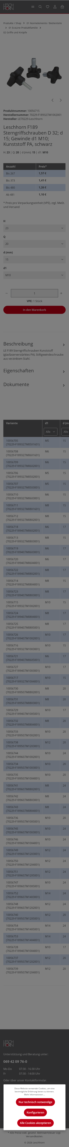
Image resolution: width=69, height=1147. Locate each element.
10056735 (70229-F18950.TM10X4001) (23, 776)
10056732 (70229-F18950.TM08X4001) (23, 722)
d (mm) (8, 252)
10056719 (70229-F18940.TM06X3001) (23, 550)
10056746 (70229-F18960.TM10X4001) (23, 841)
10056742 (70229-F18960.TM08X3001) (23, 798)
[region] (34, 74)
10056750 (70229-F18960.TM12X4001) (23, 862)
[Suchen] (40, 6)
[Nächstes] (60, 100)
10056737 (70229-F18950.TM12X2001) (23, 959)
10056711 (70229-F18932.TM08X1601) (23, 507)
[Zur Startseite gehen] (8, 6)
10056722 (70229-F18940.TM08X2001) (23, 572)
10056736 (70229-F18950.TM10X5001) (23, 819)
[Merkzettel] (47, 6)
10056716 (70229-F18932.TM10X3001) (23, 647)
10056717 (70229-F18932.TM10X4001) (23, 679)
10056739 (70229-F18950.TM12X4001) (23, 970)
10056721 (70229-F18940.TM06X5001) (23, 658)
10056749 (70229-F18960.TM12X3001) (23, 852)
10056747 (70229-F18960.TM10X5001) (23, 884)
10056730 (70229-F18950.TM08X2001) (23, 690)
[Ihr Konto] (55, 6)
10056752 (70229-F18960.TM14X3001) (23, 895)
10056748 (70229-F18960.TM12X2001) (23, 906)
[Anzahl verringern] (7, 293)
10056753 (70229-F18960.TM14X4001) (23, 938)
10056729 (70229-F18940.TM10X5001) (23, 712)
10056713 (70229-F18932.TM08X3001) (23, 539)
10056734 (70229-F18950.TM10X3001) (23, 765)
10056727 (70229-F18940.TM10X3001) (23, 669)
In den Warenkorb (34, 310)
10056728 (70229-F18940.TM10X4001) (23, 949)
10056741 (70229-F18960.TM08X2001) (23, 787)
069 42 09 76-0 (15, 1061)
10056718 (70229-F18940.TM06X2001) (23, 528)
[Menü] (32, 6)
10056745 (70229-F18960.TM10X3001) (23, 830)
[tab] (34, 350)
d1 (5, 268)
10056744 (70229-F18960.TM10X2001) (23, 755)
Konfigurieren (35, 1112)
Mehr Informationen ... (34, 1094)
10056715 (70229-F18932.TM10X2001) (23, 604)
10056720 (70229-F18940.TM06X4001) (23, 561)
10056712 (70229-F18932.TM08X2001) (23, 518)
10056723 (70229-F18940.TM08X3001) (23, 593)
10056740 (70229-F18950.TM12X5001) (23, 916)
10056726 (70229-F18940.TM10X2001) (23, 636)
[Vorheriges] (52, 100)
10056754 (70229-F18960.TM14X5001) (23, 927)
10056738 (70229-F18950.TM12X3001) (23, 744)
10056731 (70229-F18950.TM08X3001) (23, 701)
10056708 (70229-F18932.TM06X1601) (23, 453)
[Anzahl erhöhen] (62, 293)
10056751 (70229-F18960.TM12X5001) (23, 873)
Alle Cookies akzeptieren (35, 1123)
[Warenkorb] (62, 6)
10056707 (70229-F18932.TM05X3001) (23, 485)
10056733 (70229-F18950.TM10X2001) (23, 733)
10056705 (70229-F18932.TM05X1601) (23, 442)
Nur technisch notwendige (35, 1102)
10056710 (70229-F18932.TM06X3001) (23, 496)
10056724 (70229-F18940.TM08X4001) (23, 615)
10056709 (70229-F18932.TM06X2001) (23, 464)
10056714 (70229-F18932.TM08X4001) (23, 582)
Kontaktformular (35, 1080)
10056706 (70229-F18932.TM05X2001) (23, 475)
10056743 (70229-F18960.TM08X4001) (23, 809)
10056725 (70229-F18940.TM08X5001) (23, 625)
